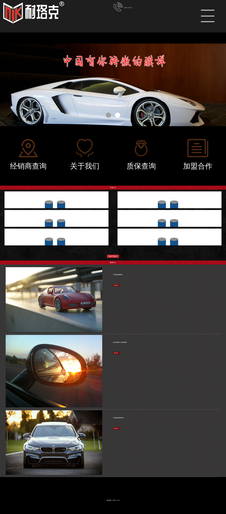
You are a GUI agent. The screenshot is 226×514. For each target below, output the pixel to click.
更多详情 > (116, 285)
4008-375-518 (128, 7)
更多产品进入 (113, 256)
